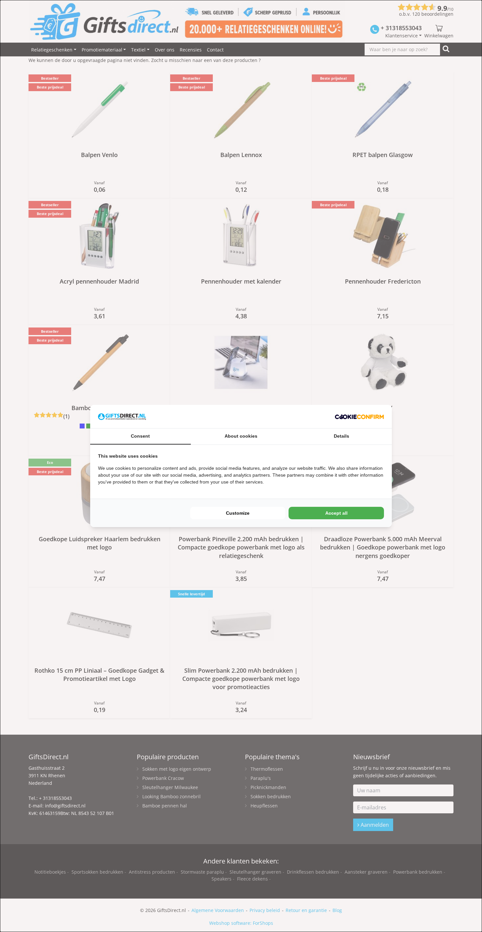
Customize (238, 513)
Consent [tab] (140, 436)
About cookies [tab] (241, 436)
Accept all (336, 513)
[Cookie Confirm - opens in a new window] (359, 416)
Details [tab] (341, 436)
